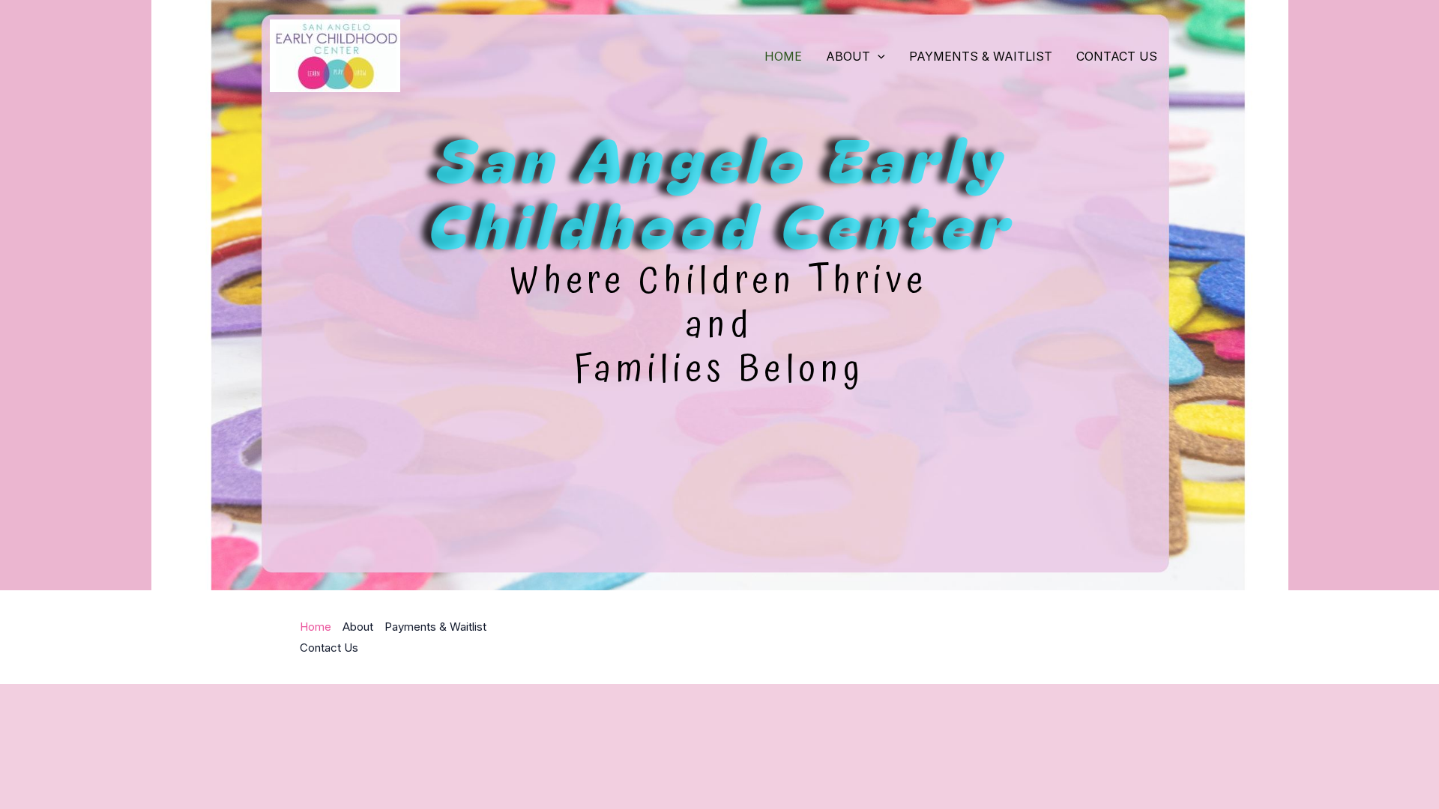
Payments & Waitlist (980, 56)
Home (783, 56)
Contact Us (1116, 56)
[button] (877, 56)
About (848, 56)
